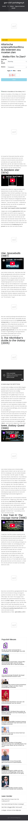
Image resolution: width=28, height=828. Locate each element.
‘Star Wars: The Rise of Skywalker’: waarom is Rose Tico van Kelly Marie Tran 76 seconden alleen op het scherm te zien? (14, 744)
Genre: (3, 67)
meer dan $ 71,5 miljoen (15, 501)
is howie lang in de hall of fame (10, 384)
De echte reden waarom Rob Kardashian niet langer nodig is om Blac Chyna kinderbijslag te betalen (14, 686)
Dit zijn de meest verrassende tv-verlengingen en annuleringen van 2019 (13, 650)
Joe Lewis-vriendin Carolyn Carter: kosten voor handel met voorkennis (12, 788)
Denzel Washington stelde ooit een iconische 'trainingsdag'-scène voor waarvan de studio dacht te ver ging (13, 772)
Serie (19, 71)
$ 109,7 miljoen (10, 600)
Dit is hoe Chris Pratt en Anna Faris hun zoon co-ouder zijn (13, 733)
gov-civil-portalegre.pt (14, 2)
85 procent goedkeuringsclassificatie (13, 608)
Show (14, 79)
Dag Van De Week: (4, 61)
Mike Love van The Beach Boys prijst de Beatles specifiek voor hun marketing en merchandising (14, 713)
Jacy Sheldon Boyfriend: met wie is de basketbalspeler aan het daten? (13, 702)
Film (14, 71)
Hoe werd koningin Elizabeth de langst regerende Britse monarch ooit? (13, 675)
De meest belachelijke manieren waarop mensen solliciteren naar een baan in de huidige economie (14, 723)
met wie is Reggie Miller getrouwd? (12, 807)
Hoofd (4, 6)
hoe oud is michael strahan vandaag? (13, 804)
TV (8, 6)
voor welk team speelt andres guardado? (13, 208)
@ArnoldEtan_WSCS (20, 612)
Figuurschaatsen (20, 6)
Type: (9, 71)
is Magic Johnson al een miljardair (11, 810)
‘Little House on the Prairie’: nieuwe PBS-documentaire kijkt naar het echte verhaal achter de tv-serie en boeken (13, 663)
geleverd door (16, 211)
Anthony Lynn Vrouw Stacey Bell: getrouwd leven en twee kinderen (12, 761)
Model (13, 8)
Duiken (12, 6)
